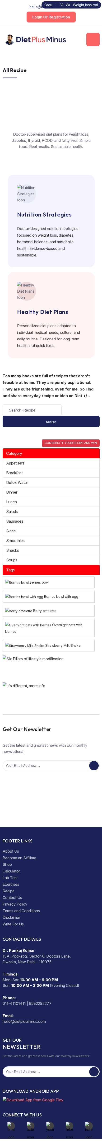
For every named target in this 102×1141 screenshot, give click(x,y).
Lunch (11, 501)
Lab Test (10, 877)
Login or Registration (51, 17)
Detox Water (17, 482)
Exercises (11, 884)
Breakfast (14, 472)
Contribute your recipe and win (71, 443)
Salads (12, 511)
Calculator (11, 871)
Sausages (14, 521)
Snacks (12, 550)
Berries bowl (39, 582)
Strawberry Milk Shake (63, 645)
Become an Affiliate (19, 857)
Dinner (11, 492)
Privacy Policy (15, 904)
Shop (7, 864)
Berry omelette (44, 611)
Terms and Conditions (21, 910)
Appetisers (15, 463)
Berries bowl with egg (61, 596)
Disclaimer (11, 917)
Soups (11, 560)
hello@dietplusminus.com (50, 7)
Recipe (8, 891)
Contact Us (12, 897)
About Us (11, 851)
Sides (11, 531)
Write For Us (13, 924)
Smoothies (15, 540)
